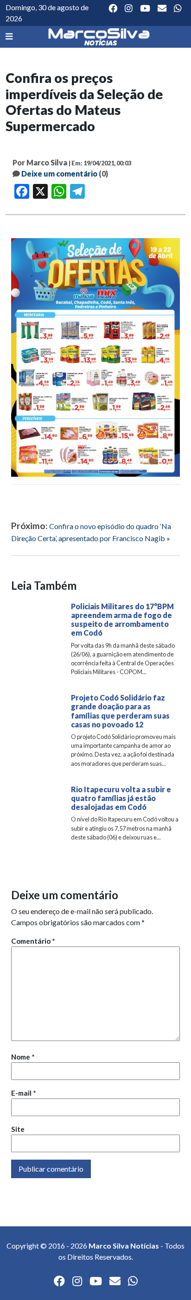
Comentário (33, 941)
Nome (23, 1057)
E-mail (23, 1093)
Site (18, 1129)
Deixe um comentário (59, 173)
